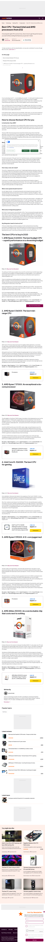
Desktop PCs (15, 23)
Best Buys (5, 711)
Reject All (25, 150)
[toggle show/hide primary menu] (42, 18)
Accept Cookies (34, 150)
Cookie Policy (11, 147)
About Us (15, 932)
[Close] (38, 141)
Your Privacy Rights (10, 150)
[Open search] (39, 18)
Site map (11, 929)
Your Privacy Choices (6, 932)
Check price (35, 377)
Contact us (4, 929)
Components (22, 23)
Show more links (22, 67)
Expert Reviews (6, 18)
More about (6, 702)
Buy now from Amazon (13, 493)
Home (3, 23)
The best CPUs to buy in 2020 (9, 60)
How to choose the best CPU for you (11, 58)
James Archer (7, 40)
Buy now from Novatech (34, 305)
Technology (8, 23)
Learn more (11, 49)
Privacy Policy (31, 937)
